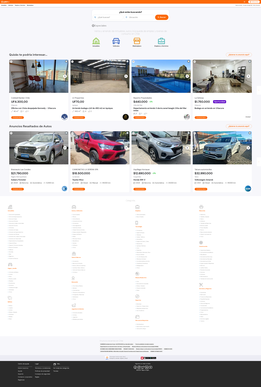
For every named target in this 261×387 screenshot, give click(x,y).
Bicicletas (139, 304)
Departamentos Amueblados (16, 241)
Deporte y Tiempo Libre (142, 306)
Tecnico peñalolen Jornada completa (144, 344)
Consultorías (203, 305)
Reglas (37, 377)
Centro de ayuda (256, 5)
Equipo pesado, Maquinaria (79, 232)
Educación (75, 282)
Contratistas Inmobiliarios (206, 252)
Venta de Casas (13, 219)
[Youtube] (150, 367)
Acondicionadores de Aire (143, 261)
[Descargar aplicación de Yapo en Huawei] (142, 358)
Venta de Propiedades (14, 214)
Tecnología (138, 226)
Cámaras (139, 235)
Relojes (10, 316)
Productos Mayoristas (205, 297)
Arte (138, 281)
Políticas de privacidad (42, 371)
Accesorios (75, 223)
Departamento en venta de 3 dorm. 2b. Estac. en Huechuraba (115, 346)
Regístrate (21, 380)
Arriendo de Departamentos (16, 232)
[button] (65, 76)
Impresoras (139, 243)
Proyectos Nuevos (13, 258)
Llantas (74, 243)
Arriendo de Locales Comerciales (17, 236)
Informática (139, 239)
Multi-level (202, 294)
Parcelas (11, 252)
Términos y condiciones (43, 368)
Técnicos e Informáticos (79, 292)
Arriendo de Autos (77, 221)
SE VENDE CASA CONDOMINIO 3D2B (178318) (110, 349)
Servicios (202, 272)
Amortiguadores (77, 225)
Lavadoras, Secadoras (142, 263)
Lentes (10, 310)
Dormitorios (12, 283)
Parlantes (139, 250)
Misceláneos (203, 254)
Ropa (10, 319)
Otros (10, 292)
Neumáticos (76, 241)
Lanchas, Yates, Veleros (78, 268)
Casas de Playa (13, 243)
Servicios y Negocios (205, 288)
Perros (202, 230)
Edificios (11, 249)
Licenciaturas (76, 290)
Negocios (11, 256)
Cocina (10, 274)
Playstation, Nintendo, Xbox (143, 252)
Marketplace (30, 5)
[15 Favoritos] (133, 61)
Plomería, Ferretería (205, 270)
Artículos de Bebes (13, 272)
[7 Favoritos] (72, 133)
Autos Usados (76, 214)
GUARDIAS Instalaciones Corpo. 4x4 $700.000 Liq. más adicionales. (116, 344)
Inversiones (203, 292)
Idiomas (75, 288)
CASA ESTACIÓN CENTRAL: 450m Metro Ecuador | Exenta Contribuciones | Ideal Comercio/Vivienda (124, 351)
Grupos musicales (141, 288)
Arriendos (11, 227)
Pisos (10, 276)
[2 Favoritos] (133, 133)
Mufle (74, 236)
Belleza (10, 302)
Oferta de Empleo (141, 214)
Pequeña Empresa (204, 299)
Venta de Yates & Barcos (79, 270)
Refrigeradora (140, 265)
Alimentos (202, 214)
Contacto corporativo (25, 377)
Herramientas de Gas (205, 261)
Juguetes (75, 317)
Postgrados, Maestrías (78, 294)
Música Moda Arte (140, 277)
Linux (138, 248)
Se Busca (75, 245)
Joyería (11, 308)
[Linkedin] (147, 367)
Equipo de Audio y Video (143, 241)
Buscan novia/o (204, 225)
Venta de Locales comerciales (16, 223)
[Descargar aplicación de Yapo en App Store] (147, 358)
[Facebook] (135, 367)
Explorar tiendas (239, 5)
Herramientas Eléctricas (206, 257)
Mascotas (202, 211)
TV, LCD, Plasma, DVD (142, 257)
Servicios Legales (204, 319)
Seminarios (75, 297)
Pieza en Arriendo (13, 247)
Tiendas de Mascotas (205, 223)
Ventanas (11, 289)
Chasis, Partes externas (78, 230)
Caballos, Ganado (204, 216)
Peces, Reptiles (204, 227)
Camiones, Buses (77, 227)
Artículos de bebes (77, 312)
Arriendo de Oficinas (14, 234)
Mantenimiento (204, 276)
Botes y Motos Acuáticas (79, 265)
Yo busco (75, 272)
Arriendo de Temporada (15, 238)
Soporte (20, 374)
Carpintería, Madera (205, 250)
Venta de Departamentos (15, 216)
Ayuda (20, 371)
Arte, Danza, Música (78, 286)
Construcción (203, 246)
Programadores (204, 310)
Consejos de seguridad (247, 5)
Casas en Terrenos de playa (16, 245)
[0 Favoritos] (11, 61)
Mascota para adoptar (206, 232)
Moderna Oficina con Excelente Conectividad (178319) (145, 346)
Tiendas (55, 371)
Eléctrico (202, 265)
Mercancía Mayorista (141, 320)
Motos (74, 216)
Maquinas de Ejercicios (142, 308)
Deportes (138, 300)
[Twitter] (143, 367)
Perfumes (11, 314)
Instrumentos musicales (142, 283)
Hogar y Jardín (12, 268)
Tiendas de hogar (13, 287)
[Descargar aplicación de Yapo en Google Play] (153, 358)
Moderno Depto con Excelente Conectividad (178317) (149, 349)
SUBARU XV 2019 (168, 349)
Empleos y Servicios (20, 5)
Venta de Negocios (205, 303)
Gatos (201, 219)
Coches (75, 315)
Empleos (138, 211)
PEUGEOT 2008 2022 (129, 349)
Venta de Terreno (13, 225)
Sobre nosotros (23, 368)
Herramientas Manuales (206, 259)
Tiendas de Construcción (206, 278)
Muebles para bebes (78, 319)
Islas (10, 254)
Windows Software (141, 259)
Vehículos (10, 5)
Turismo (202, 321)
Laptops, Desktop (141, 246)
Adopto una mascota (205, 234)
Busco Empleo (140, 216)
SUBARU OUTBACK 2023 (156, 351)
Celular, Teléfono (141, 237)
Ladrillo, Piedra (204, 268)
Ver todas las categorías (61, 368)
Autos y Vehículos (77, 211)
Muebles (11, 281)
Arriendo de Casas (13, 230)
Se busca (11, 285)
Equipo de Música (77, 234)
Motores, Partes (77, 238)
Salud (201, 316)
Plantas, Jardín (12, 278)
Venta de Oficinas (13, 221)
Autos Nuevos (76, 219)
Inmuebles (4, 5)
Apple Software (140, 232)
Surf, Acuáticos (140, 310)
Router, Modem (140, 254)
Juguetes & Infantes (78, 309)
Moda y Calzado (13, 312)
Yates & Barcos (76, 257)
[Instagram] (139, 367)
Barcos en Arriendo (77, 263)
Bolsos (10, 305)
